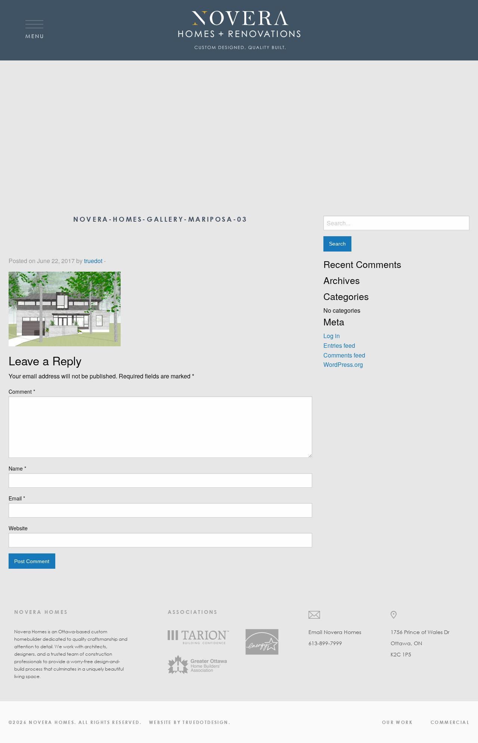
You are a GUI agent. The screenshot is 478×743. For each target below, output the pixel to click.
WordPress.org (343, 364)
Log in (331, 335)
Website (18, 528)
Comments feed (344, 355)
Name (17, 468)
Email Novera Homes (334, 632)
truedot (93, 260)
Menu (34, 35)
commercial (450, 722)
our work (397, 722)
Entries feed (339, 345)
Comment (22, 391)
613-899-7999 (325, 643)
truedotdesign (205, 722)
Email (17, 498)
